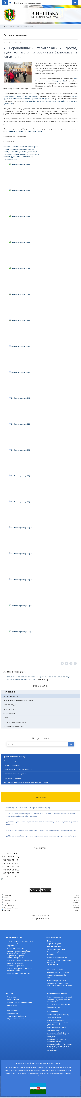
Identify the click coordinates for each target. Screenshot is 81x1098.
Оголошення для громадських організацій (58, 1001)
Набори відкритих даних (56, 980)
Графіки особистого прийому (14, 756)
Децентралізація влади (56, 1020)
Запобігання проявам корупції (14, 774)
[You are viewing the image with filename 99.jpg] (42, 617)
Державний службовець (56, 1027)
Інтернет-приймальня (11, 765)
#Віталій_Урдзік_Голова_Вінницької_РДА (18, 157)
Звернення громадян (15, 963)
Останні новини (30, 27)
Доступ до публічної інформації (59, 972)
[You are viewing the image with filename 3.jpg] (42, 227)
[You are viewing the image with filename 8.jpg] (42, 357)
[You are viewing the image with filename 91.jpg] (42, 409)
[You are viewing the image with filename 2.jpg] (42, 201)
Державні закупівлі (54, 944)
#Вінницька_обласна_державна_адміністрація (20, 146)
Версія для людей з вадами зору (27, 3)
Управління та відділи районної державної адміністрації (19, 952)
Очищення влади (10, 761)
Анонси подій (9, 705)
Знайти (71, 744)
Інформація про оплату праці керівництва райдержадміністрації (60, 984)
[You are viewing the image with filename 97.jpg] (42, 565)
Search (5, 2)
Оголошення (9, 709)
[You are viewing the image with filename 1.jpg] (42, 175)
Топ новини (9, 692)
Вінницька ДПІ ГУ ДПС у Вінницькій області (56, 1040)
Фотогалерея (9, 713)
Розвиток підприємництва (57, 957)
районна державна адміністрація (44, 15)
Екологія (50, 941)
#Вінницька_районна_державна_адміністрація (21, 154)
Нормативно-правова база (57, 975)
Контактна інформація (15, 966)
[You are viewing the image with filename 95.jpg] (42, 513)
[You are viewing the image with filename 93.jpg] (42, 461)
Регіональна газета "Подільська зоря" (17, 769)
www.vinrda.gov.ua (38, 1076)
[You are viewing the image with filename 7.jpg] (42, 331)
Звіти (49, 978)
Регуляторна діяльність (56, 952)
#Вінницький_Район (11, 159)
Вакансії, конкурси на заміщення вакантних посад (19, 969)
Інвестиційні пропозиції (56, 949)
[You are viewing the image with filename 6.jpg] (42, 305)
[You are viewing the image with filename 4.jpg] (42, 253)
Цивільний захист (54, 1030)
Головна (11, 27)
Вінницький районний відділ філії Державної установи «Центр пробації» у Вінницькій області (59, 1046)
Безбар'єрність (53, 1050)
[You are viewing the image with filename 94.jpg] (42, 487)
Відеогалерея (9, 718)
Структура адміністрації (16, 948)
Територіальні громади (12, 778)
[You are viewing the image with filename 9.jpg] (42, 383)
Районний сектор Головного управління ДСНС (58, 1024)
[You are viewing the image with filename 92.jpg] (42, 435)
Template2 (11, 2)
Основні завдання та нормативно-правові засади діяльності (20, 942)
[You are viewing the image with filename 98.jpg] (42, 591)
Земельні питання (54, 1017)
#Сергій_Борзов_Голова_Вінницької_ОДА (19, 149)
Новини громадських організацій (59, 997)
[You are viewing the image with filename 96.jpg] (42, 539)
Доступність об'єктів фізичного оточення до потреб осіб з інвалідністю (59, 1035)
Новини (19, 27)
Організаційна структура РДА (18, 973)
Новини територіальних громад (18, 700)
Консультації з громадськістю (58, 1004)
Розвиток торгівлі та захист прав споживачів (59, 961)
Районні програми (54, 946)
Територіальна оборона (14, 722)
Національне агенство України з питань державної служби (25, 782)
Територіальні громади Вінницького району (16, 957)
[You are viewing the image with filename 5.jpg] (42, 279)
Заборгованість (53, 965)
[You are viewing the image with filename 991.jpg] (42, 643)
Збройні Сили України (13, 726)
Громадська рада (53, 1007)
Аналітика (50, 955)
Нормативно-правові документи (19, 960)
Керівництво (12, 945)
